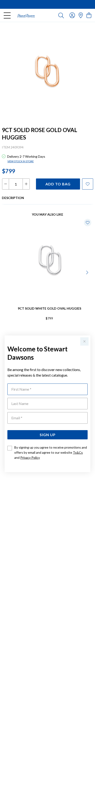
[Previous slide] (7, 272)
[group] (47, 4)
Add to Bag (58, 184)
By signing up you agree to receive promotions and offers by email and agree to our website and (50, 452)
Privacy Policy (30, 457)
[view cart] (88, 15)
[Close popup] (84, 341)
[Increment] (26, 184)
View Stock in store (20, 161)
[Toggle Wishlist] (87, 222)
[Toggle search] (61, 15)
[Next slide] (87, 272)
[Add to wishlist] (87, 184)
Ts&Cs (78, 452)
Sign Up (48, 434)
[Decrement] (5, 184)
